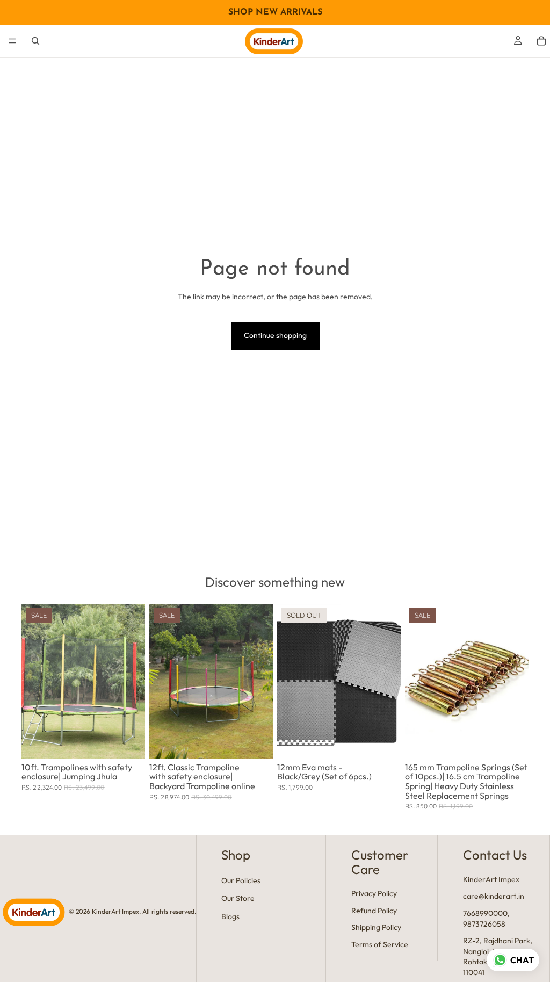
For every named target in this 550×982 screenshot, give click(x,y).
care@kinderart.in (493, 896)
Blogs (230, 916)
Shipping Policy (376, 928)
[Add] (128, 742)
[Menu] (12, 40)
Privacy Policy (374, 894)
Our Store (238, 899)
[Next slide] (133, 681)
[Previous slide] (33, 681)
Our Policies (240, 880)
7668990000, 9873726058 (486, 918)
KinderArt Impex (491, 879)
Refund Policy (374, 910)
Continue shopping (275, 335)
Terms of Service (379, 944)
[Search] (35, 41)
